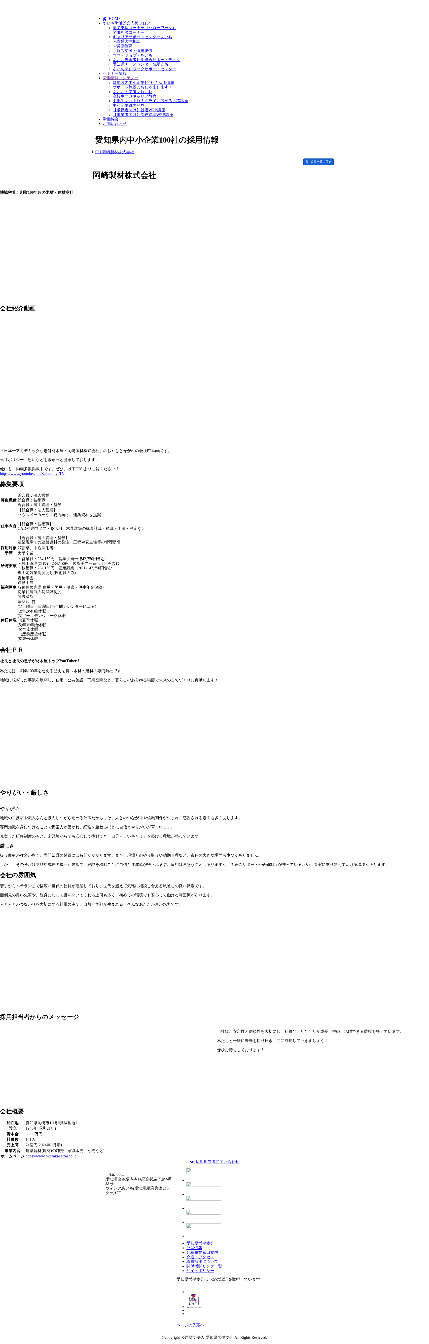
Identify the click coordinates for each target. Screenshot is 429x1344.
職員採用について (202, 1261)
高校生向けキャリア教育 (134, 96)
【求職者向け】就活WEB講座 (139, 110)
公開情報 (194, 1248)
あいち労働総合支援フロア (126, 23)
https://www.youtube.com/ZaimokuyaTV (32, 473)
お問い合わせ (115, 123)
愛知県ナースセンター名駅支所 (140, 64)
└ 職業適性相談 (126, 41)
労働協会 (111, 119)
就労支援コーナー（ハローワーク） (144, 28)
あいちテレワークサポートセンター (144, 69)
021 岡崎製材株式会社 (114, 152)
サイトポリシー (200, 1270)
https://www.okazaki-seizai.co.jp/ (51, 1156)
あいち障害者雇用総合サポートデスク (146, 60)
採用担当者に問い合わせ (217, 1161)
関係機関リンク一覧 (204, 1266)
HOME (115, 18)
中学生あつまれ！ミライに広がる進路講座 (150, 101)
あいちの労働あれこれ (132, 92)
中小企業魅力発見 (128, 105)
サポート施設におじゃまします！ (142, 87)
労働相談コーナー (128, 32)
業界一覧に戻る (321, 161)
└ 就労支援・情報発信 (132, 50)
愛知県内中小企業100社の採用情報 (143, 82)
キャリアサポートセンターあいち (142, 37)
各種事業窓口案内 (202, 1252)
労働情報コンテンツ (121, 78)
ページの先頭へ (190, 1325)
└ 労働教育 (122, 46)
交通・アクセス (200, 1257)
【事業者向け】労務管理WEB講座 (143, 115)
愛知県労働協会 (200, 1243)
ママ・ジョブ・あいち (132, 55)
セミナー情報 (115, 73)
